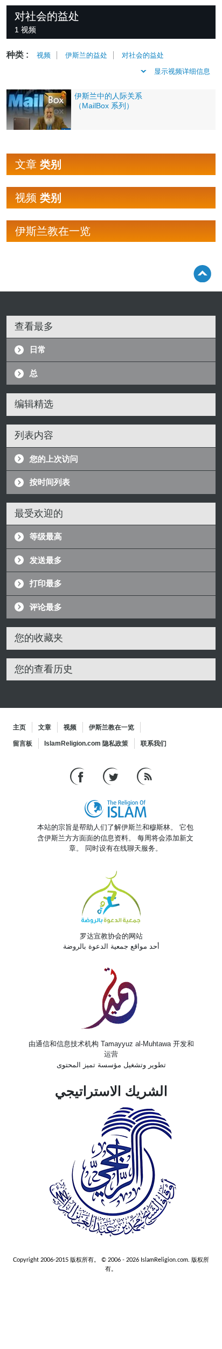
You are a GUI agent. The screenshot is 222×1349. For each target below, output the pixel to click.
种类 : (17, 54)
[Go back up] (202, 273)
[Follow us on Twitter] (112, 776)
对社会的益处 (143, 55)
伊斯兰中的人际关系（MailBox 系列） (108, 101)
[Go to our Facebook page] (78, 776)
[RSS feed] (144, 776)
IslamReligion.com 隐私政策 (86, 743)
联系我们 (153, 743)
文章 (44, 727)
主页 (19, 727)
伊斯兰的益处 (86, 55)
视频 (44, 55)
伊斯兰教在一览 (111, 727)
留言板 (22, 743)
